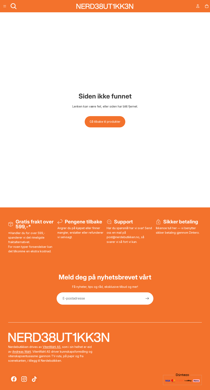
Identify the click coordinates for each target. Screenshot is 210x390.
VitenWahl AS (51, 347)
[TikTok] (34, 379)
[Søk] (13, 6)
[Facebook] (13, 379)
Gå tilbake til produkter (105, 121)
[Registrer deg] (147, 298)
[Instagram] (24, 379)
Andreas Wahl (21, 351)
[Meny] (4, 6)
